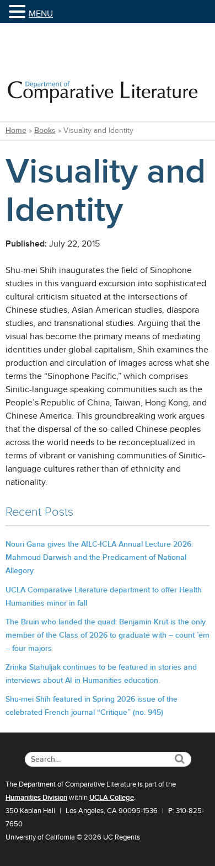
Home (16, 130)
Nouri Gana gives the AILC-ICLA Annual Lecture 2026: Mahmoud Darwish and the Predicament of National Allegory (99, 557)
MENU (41, 14)
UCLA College (111, 797)
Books (45, 130)
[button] (19, 12)
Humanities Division (36, 797)
